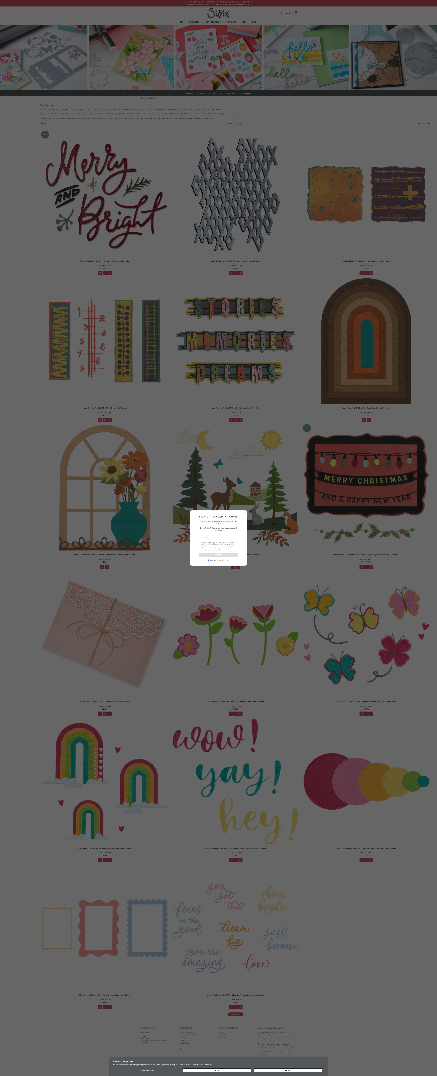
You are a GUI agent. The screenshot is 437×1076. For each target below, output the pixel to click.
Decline (287, 1070)
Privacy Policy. (208, 1065)
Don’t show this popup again (219, 560)
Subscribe (218, 555)
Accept (217, 1070)
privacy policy (217, 550)
